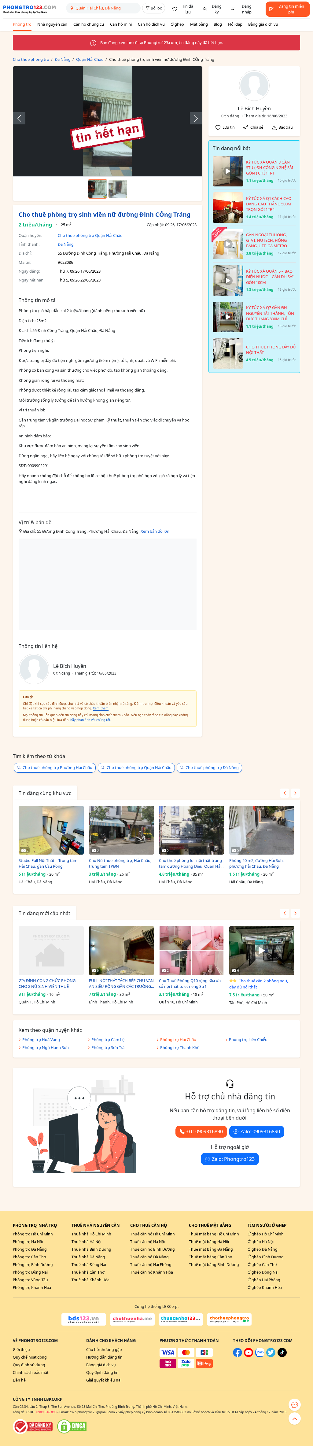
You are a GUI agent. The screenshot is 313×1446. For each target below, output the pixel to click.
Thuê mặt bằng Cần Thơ (210, 1257)
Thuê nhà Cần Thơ (88, 1272)
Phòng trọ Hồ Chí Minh (33, 1234)
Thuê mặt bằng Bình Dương (214, 1264)
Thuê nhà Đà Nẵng (88, 1257)
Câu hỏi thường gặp (104, 1349)
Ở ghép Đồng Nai (263, 1272)
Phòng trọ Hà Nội (28, 1241)
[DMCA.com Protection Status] (72, 1426)
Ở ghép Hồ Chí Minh (266, 1234)
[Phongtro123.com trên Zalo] (259, 1355)
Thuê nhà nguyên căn (96, 1225)
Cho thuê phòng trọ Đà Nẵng (212, 767)
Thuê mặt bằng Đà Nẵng (211, 1249)
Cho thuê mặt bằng (210, 1225)
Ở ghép (177, 24)
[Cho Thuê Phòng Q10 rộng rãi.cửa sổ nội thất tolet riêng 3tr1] (191, 950)
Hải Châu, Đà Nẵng (35, 882)
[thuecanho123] (181, 1319)
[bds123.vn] (83, 1319)
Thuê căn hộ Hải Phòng (150, 1264)
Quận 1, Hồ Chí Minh (37, 1002)
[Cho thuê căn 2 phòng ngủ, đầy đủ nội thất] (261, 950)
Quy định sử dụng (29, 1364)
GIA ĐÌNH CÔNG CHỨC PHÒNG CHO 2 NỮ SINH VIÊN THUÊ (47, 983)
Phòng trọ (22, 24)
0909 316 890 (46, 1412)
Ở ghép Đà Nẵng (263, 1249)
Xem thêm (101, 708)
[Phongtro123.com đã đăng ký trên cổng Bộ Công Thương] (33, 1426)
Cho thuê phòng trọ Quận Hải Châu (90, 235)
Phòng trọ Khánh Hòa (32, 1287)
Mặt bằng (199, 24)
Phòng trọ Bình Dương (33, 1264)
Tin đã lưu (187, 9)
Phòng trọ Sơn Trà (107, 1047)
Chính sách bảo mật (30, 1372)
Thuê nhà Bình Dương (91, 1249)
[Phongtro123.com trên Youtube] (248, 1355)
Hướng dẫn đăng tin (104, 1357)
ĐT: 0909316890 (204, 1131)
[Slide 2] (117, 189)
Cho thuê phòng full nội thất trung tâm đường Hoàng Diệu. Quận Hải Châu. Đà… (190, 864)
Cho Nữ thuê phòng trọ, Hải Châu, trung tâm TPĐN (120, 863)
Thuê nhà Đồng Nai (89, 1264)
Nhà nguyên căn (52, 24)
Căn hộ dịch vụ (151, 24)
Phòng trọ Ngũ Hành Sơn (45, 1047)
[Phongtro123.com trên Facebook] (237, 1355)
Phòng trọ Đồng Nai (30, 1272)
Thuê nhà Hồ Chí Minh (91, 1234)
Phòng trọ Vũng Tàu (30, 1279)
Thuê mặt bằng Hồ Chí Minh (214, 1234)
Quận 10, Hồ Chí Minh (178, 1002)
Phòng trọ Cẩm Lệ (107, 1039)
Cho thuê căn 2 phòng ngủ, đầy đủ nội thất (258, 984)
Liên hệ (19, 1380)
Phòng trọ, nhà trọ (35, 1225)
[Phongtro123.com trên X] (270, 1355)
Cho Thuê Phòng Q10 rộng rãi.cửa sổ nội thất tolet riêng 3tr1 (190, 983)
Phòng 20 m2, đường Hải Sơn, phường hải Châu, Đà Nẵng (256, 863)
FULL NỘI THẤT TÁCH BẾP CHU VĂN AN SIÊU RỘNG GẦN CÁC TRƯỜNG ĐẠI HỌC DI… (121, 984)
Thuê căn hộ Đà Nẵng (149, 1257)
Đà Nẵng (66, 244)
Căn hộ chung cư (88, 24)
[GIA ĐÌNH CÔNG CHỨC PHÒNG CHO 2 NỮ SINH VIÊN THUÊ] (51, 950)
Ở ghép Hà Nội (261, 1241)
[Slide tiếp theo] (193, 118)
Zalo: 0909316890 (260, 1131)
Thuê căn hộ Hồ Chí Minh (152, 1234)
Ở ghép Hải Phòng (264, 1279)
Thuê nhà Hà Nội (86, 1241)
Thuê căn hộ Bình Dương (152, 1249)
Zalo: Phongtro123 (233, 1159)
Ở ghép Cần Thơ (262, 1264)
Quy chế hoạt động (30, 1357)
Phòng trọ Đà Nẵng (30, 1249)
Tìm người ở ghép (267, 1225)
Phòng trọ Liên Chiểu (248, 1039)
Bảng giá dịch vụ (263, 24)
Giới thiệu (21, 1349)
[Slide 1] (97, 189)
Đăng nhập (247, 9)
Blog (218, 24)
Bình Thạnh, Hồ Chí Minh (111, 1002)
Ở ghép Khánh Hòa (265, 1287)
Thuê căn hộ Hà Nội (147, 1241)
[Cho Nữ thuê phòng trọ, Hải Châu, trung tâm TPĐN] (121, 830)
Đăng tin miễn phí (291, 9)
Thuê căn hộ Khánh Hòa (151, 1272)
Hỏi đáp (235, 24)
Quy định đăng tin (102, 1372)
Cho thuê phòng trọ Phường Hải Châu (57, 767)
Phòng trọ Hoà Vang (41, 1039)
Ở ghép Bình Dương (266, 1257)
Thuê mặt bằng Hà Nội (209, 1241)
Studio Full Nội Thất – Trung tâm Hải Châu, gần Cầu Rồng (48, 863)
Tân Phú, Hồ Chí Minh (248, 1002)
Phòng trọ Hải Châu (178, 1039)
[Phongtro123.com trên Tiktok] (282, 1355)
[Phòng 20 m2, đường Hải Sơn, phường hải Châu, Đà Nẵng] (261, 830)
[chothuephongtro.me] (229, 1319)
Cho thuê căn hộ (148, 1225)
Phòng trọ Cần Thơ (29, 1257)
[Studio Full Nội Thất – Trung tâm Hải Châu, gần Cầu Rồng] (51, 830)
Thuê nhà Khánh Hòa (90, 1279)
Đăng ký (217, 9)
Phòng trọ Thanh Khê (179, 1047)
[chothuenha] (132, 1319)
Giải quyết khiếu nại (103, 1380)
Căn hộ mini (121, 24)
